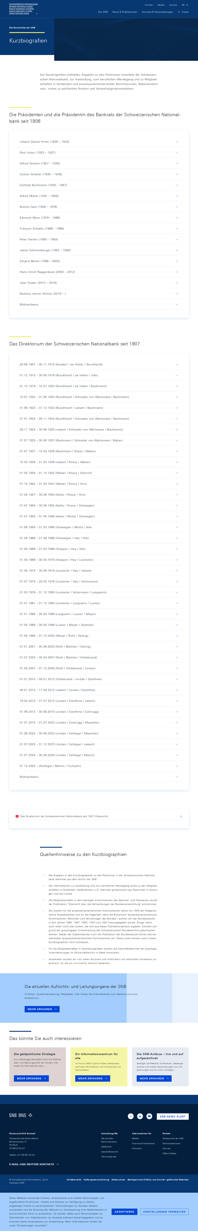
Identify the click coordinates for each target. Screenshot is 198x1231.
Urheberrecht (74, 1179)
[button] (185, 5)
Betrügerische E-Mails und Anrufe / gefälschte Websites (158, 1179)
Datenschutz (118, 1179)
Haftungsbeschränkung (96, 1179)
